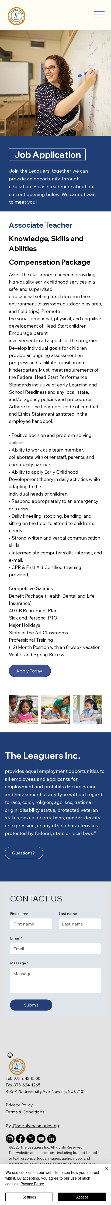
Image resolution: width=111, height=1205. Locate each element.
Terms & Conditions (25, 1112)
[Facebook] (20, 1138)
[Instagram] (10, 1138)
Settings (29, 1197)
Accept (82, 1197)
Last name (68, 913)
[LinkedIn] (51, 1138)
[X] (30, 1138)
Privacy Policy (19, 1105)
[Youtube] (41, 1138)
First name (19, 913)
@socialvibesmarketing (35, 1125)
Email (16, 938)
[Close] (103, 1171)
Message (19, 963)
